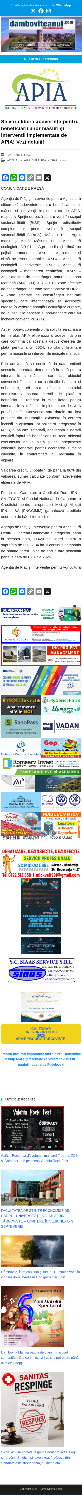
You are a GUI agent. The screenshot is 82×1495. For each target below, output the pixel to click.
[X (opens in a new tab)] (33, 10)
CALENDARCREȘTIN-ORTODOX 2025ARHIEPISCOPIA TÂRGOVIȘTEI (41, 1034)
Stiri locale (58, 160)
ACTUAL (13, 160)
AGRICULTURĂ (35, 160)
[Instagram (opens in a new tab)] (48, 10)
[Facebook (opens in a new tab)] (41, 10)
